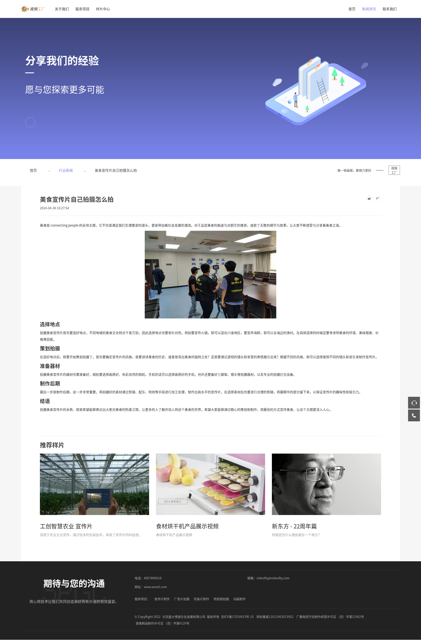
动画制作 (239, 599)
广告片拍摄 (181, 599)
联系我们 (390, 8)
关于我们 (62, 8)
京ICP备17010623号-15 (237, 616)
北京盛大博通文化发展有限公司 (183, 616)
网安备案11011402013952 (275, 616)
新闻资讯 (369, 8)
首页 (351, 8)
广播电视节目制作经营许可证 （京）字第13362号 (330, 616)
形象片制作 (201, 599)
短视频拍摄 (221, 599)
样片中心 (103, 8)
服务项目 (82, 8)
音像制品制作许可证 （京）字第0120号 (162, 623)
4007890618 (152, 578)
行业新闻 (66, 170)
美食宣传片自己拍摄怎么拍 (116, 170)
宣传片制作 (162, 599)
